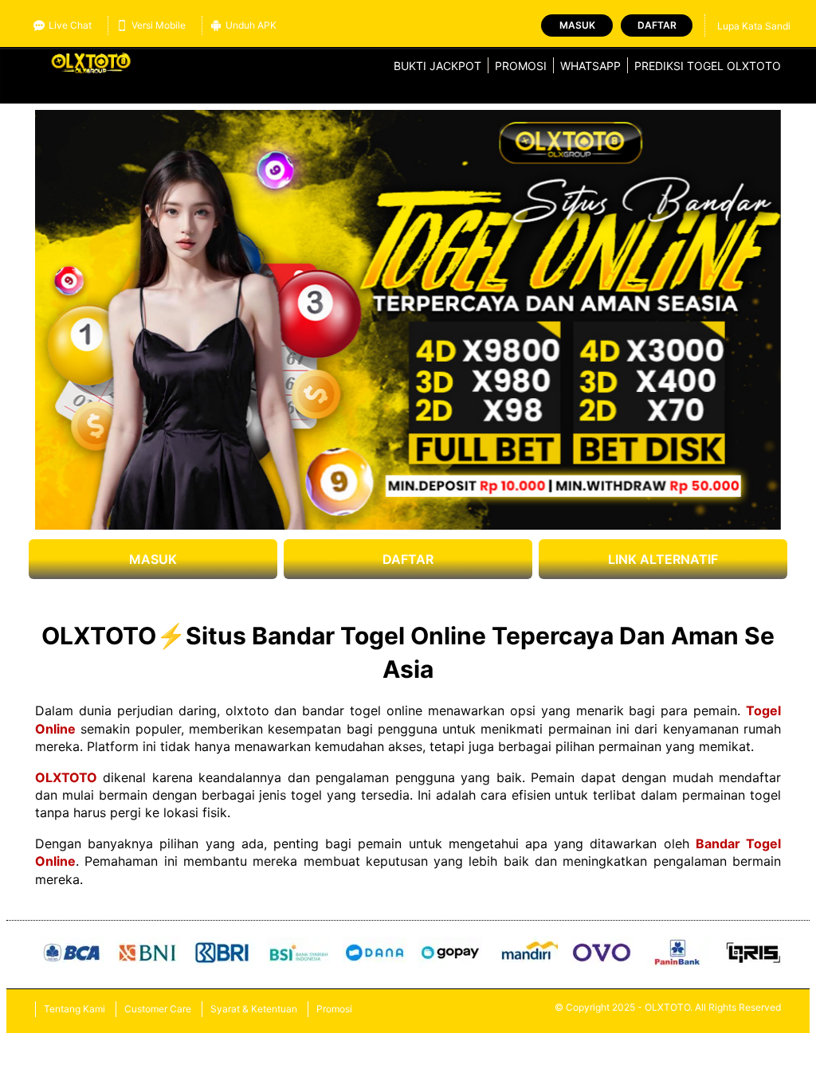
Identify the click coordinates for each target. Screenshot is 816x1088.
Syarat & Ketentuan (253, 1009)
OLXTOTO (66, 777)
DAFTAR (408, 559)
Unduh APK (251, 25)
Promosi (521, 65)
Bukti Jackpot (437, 65)
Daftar (657, 25)
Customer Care (157, 1009)
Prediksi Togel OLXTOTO (707, 65)
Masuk (577, 25)
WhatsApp (590, 65)
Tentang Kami (74, 1009)
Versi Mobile (158, 25)
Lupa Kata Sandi (753, 26)
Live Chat (70, 25)
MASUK (153, 559)
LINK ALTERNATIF (663, 559)
